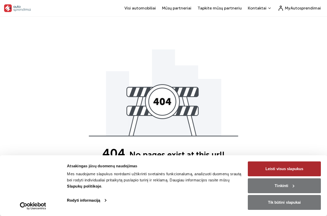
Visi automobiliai (140, 8)
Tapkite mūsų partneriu (219, 8)
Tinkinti (281, 185)
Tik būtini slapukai (284, 202)
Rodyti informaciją (83, 200)
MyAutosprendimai (303, 8)
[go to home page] (17, 8)
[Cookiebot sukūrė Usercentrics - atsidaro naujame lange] (33, 206)
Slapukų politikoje (84, 186)
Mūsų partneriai (176, 8)
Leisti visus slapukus (284, 169)
